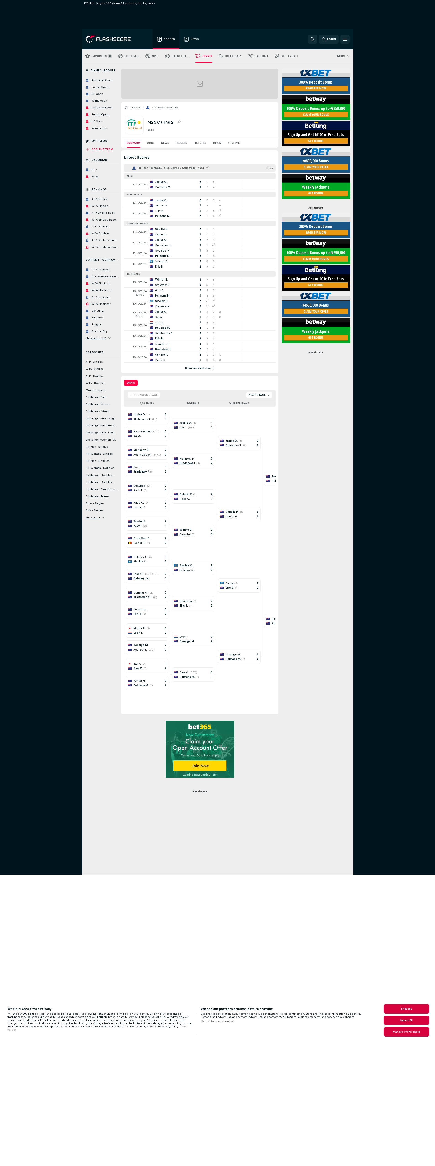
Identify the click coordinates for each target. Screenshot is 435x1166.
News (165, 142)
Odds (151, 142)
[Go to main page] (111, 39)
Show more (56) (96, 338)
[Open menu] (345, 39)
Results (181, 142)
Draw (217, 142)
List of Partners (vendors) (218, 1021)
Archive (234, 142)
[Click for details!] (200, 184)
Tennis (135, 107)
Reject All (406, 1020)
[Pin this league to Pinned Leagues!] (179, 122)
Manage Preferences (406, 1031)
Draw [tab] (131, 382)
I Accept (406, 1008)
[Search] (312, 39)
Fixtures (199, 142)
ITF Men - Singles (165, 107)
